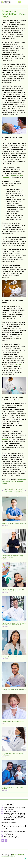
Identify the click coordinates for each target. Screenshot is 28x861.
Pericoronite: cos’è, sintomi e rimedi (14, 689)
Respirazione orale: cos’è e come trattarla (12, 787)
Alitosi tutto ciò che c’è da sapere (13, 721)
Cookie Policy (13, 822)
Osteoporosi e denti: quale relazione (14, 523)
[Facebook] (2, 840)
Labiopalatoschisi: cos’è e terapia (13, 657)
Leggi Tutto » (5, 525)
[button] (19, 2)
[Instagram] (6, 840)
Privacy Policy (5, 822)
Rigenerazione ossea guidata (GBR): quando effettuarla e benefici (14, 623)
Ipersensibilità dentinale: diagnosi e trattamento (13, 754)
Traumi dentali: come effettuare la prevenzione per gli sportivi (13, 590)
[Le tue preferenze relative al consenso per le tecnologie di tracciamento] (25, 858)
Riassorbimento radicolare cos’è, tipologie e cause (12, 556)
